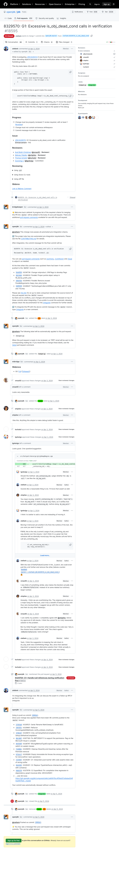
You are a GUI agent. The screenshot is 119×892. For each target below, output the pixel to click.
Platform (14, 4)
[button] (24, 51)
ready (40, 401)
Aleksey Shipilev (21, 155)
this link (23, 293)
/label (14, 345)
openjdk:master (51, 36)
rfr (39, 318)
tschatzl (18, 429)
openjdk (11, 12)
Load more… (45, 555)
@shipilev (32, 155)
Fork (93, 12)
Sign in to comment (13, 844)
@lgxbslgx (29, 161)
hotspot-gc (42, 354)
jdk (18, 12)
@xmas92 (36, 152)
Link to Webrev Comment (21, 189)
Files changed (66, 42)
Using (18, 170)
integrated (41, 794)
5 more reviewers (84, 51)
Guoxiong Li (19, 161)
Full (19, 371)
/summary (50, 259)
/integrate (46, 303)
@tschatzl (32, 158)
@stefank (16, 232)
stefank (18, 36)
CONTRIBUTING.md (28, 239)
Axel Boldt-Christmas (23, 152)
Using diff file (19, 179)
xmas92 (18, 381)
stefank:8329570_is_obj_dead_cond (76, 36)
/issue (70, 259)
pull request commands (29, 217)
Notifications (79, 12)
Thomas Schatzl (21, 158)
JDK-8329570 (20, 140)
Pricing (82, 4)
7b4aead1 (26, 371)
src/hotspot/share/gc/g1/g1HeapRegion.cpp (36, 456)
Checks (49, 42)
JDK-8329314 (32, 57)
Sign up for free (14, 840)
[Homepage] (5, 4)
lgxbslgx (18, 437)
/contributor (59, 259)
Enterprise (69, 4)
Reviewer (18, 124)
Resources (40, 4)
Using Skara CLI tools (22, 175)
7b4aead (72, 197)
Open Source (55, 4)
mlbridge (15, 362)
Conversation (16, 42)
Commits (34, 42)
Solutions (26, 4)
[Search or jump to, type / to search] (90, 4)
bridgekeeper (17, 207)
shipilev (18, 409)
